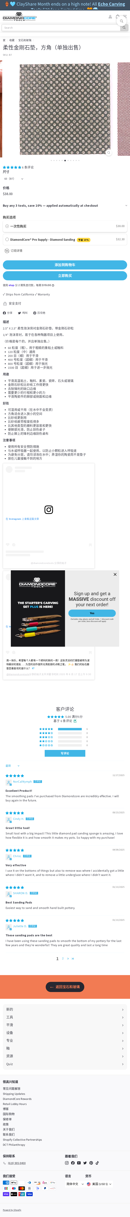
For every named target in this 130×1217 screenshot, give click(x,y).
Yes (92, 613)
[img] (15, 776)
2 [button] (63, 958)
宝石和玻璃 (24, 40)
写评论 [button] (65, 753)
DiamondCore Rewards (17, 1099)
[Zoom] (109, 152)
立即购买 (65, 276)
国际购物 (9, 1114)
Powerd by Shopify (12, 1210)
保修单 (7, 1119)
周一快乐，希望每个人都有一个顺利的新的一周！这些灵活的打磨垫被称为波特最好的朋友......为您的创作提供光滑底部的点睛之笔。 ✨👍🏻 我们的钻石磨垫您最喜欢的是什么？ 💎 (48, 664)
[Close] (115, 574)
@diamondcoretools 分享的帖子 (49, 563)
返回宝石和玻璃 (67, 987)
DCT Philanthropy (14, 1145)
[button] (12, 167)
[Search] (124, 27)
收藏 (12, 40)
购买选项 (9, 217)
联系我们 (9, 1135)
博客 (6, 1109)
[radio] (7, 226)
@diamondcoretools (17, 674)
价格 (6, 188)
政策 (6, 1125)
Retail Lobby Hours (15, 1104)
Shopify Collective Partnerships (22, 1140)
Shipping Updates (14, 1094)
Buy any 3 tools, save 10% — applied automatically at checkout (50, 205)
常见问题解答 (12, 1089)
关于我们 (9, 1130)
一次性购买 (18, 226)
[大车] (118, 17)
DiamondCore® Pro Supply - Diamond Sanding (49, 240)
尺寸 (6, 172)
